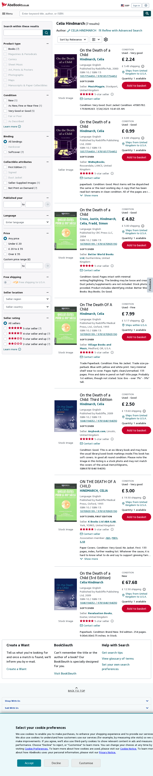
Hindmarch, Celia (92, 59)
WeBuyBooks (96, 161)
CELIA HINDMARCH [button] (83, 30)
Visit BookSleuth (65, 673)
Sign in (136, 5)
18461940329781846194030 (98, 420)
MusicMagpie (96, 86)
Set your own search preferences (115, 667)
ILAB (82, 541)
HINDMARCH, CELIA (94, 490)
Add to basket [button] (136, 85)
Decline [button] (56, 763)
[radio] (5, 152)
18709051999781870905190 (98, 243)
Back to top (76, 690)
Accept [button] (29, 763)
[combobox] (81, 13)
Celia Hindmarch (91, 582)
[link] (106, 39)
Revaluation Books (100, 613)
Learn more (10, 126)
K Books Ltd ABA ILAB (102, 521)
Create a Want (16, 669)
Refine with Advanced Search (122, 30)
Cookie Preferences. (36, 748)
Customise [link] (86, 763)
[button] (46, 33)
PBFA (115, 537)
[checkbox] (5, 48)
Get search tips (112, 652)
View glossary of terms (118, 658)
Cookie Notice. (128, 748)
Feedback (150, 285)
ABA (108, 537)
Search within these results (21, 26)
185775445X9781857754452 (98, 75)
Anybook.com (96, 431)
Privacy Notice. (107, 752)
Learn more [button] (10, 349)
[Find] (147, 13)
